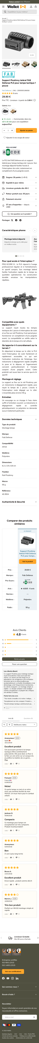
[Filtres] (9, 725)
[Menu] (3, 6)
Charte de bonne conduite (10, 1036)
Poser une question (19, 664)
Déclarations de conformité (24, 1038)
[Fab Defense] (9, 74)
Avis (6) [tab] (10, 718)
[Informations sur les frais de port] (34, 100)
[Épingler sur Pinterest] (20, 220)
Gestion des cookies (8, 1038)
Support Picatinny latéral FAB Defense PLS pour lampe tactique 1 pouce (18, 21)
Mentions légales (7, 1034)
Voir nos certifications (13, 971)
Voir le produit (27, 561)
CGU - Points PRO (29, 1034)
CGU (20, 1034)
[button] (35, 6)
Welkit (9, 1030)
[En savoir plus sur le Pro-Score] (11, 151)
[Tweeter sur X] (12, 220)
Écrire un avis (19, 659)
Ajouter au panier (26, 130)
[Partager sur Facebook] (16, 220)
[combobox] (19, 12)
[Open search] (4, 725)
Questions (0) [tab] (28, 718)
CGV (15, 1034)
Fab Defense (6, 90)
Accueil (4, 18)
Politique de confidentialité (27, 1036)
